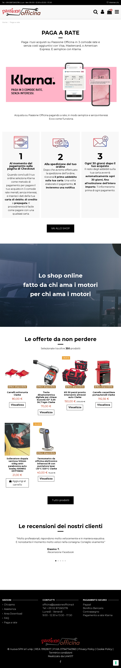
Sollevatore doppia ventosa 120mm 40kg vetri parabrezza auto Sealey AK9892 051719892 (17, 464)
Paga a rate (10, 622)
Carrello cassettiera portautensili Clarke (104, 393)
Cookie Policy (104, 649)
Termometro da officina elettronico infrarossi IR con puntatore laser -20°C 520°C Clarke (46, 463)
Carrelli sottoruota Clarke (17, 393)
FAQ (6, 618)
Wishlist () (114, 2)
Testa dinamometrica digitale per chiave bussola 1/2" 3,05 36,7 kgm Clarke (46, 397)
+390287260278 (12, 2)
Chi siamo (9, 604)
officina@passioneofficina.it (58, 604)
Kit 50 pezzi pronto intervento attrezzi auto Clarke (75, 395)
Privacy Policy (86, 649)
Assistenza (10, 609)
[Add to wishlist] (28, 361)
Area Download (13, 613)
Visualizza (17, 404)
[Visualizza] (28, 366)
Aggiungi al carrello (19, 483)
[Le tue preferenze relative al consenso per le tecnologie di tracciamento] (116, 663)
